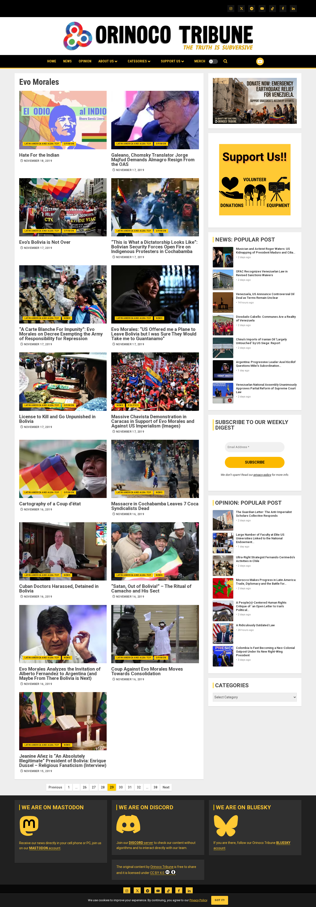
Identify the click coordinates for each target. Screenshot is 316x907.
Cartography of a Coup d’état (50, 504)
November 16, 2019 (38, 509)
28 (103, 787)
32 (139, 787)
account (44, 848)
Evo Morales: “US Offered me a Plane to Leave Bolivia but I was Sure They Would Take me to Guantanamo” (153, 334)
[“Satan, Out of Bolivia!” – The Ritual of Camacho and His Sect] (155, 551)
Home (51, 61)
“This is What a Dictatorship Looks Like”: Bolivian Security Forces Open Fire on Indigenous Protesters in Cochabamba (154, 246)
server (141, 843)
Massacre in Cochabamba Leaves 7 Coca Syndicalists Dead (154, 506)
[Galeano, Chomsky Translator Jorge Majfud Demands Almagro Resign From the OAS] (155, 120)
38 (155, 787)
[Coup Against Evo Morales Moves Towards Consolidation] (155, 634)
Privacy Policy (198, 900)
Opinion (85, 61)
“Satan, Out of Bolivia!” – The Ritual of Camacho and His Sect (151, 588)
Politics (133, 405)
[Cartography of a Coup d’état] (63, 469)
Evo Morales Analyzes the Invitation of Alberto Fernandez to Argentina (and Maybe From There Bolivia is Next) (60, 673)
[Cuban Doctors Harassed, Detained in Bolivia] (63, 551)
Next (166, 787)
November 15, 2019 (38, 771)
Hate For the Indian (39, 155)
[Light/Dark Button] (213, 61)
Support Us (170, 61)
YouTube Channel (252, 61)
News (67, 61)
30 (121, 787)
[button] (225, 61)
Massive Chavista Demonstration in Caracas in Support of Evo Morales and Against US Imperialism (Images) (152, 421)
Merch (199, 61)
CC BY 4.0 (157, 873)
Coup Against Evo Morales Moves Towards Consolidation (147, 671)
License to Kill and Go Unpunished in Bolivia (57, 419)
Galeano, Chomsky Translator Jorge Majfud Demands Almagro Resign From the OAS (153, 159)
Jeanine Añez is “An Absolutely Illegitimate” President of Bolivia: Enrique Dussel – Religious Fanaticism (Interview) (62, 760)
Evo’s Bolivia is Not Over (45, 242)
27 (94, 787)
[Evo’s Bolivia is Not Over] (63, 207)
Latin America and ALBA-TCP (42, 144)
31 (130, 787)
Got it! (220, 900)
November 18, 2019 (38, 160)
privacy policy (262, 474)
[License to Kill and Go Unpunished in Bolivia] (63, 381)
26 (85, 787)
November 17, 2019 (130, 170)
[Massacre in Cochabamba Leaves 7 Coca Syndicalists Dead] (155, 469)
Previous (55, 787)
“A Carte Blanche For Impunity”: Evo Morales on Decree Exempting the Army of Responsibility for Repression (61, 334)
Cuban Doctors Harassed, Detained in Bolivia (59, 588)
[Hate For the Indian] (63, 120)
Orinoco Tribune (161, 867)
